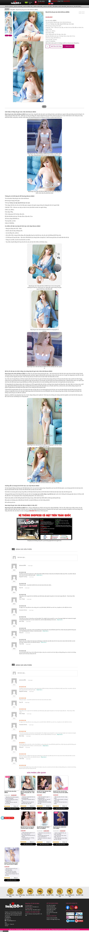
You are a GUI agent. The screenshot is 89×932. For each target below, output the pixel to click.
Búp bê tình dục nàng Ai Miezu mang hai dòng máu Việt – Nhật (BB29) (28, 792)
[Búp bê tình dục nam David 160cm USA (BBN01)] (44, 818)
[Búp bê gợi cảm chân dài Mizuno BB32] (8, 14)
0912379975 (67, 1)
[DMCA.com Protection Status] (4, 931)
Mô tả (44, 106)
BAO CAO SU (70, 6)
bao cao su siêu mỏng (40, 494)
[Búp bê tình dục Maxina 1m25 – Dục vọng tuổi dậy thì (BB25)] (11, 854)
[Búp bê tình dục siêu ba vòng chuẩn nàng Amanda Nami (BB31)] (60, 782)
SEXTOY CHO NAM (18, 6)
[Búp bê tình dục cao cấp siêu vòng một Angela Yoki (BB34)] (28, 818)
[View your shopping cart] (26, 2)
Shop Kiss (7, 924)
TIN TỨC (7, 8)
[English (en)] (52, 3)
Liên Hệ (48, 913)
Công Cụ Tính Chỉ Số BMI (52, 917)
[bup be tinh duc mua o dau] (8, 22)
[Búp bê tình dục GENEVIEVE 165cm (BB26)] (60, 818)
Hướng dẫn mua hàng (51, 909)
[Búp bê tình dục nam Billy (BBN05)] (11, 782)
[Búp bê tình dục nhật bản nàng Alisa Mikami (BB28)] (44, 782)
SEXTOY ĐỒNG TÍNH (27, 6)
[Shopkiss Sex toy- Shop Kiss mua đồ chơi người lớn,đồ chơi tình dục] (16, 2)
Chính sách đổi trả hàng (51, 908)
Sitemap (6, 925)
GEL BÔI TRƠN (77, 6)
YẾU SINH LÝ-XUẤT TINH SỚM (59, 6)
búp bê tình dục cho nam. (67, 24)
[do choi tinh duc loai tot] (8, 30)
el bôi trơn (51, 494)
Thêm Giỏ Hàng (57, 46)
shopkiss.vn (8, 919)
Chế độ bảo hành (50, 911)
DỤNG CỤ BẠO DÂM (38, 6)
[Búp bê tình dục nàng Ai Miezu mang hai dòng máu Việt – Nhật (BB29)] (28, 782)
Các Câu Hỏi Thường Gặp (52, 912)
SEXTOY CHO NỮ (9, 6)
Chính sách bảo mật (51, 906)
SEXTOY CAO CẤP (47, 6)
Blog (6, 922)
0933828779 (54, 1)
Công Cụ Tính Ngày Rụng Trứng (53, 919)
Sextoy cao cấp (54, 24)
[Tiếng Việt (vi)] (49, 3)
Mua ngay (69, 46)
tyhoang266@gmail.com (11, 920)
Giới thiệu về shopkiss (51, 905)
